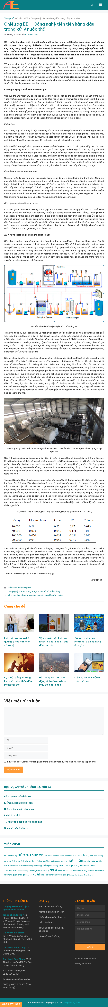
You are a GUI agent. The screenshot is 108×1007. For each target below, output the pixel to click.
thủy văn (28, 870)
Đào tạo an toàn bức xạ (17, 796)
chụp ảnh (11, 861)
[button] (92, 5)
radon (92, 866)
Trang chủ (9, 18)
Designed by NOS (71, 1002)
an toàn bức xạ (10, 856)
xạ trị (36, 874)
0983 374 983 (11, 1004)
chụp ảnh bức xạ (23, 861)
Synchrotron (10, 870)
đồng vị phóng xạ (76, 875)
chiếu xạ (84, 855)
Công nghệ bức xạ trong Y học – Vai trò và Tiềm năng (34, 591)
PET (63, 866)
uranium (95, 870)
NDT (6, 866)
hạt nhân (75, 860)
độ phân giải (88, 875)
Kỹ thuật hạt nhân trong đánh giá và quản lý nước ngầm (35, 595)
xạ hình (29, 875)
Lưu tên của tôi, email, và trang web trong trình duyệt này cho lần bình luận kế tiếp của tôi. (51, 761)
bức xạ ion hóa (50, 856)
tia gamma (37, 870)
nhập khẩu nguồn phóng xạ (49, 866)
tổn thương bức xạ (76, 871)
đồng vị (66, 875)
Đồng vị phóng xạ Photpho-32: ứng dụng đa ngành (87, 642)
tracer (60, 871)
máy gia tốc (96, 861)
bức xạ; (37, 855)
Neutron (19, 865)
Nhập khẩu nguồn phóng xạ (19, 809)
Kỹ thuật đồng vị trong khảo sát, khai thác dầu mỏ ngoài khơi (18, 681)
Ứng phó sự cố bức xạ (16, 828)
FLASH (57, 861)
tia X (53, 870)
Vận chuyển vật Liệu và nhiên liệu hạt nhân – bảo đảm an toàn (53, 642)
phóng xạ (77, 865)
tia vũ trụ (46, 871)
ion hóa (87, 861)
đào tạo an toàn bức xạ (51, 875)
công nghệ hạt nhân (46, 861)
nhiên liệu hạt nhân (30, 866)
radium (86, 866)
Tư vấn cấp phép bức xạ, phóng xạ (23, 821)
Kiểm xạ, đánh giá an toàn (18, 802)
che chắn (60, 856)
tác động (66, 871)
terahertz (20, 871)
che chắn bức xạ (72, 856)
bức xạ (24, 854)
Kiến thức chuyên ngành (19, 587)
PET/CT (68, 866)
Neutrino (11, 866)
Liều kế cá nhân (12, 815)
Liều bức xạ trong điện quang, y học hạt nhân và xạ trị (17, 642)
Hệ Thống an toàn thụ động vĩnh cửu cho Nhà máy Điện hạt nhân (52, 681)
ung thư (87, 870)
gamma (64, 861)
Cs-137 (35, 861)
